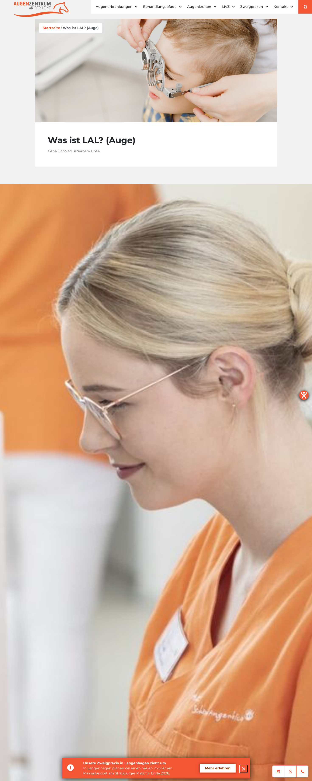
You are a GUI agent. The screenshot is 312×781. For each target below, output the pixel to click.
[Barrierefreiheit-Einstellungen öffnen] (304, 395)
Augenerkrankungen (114, 7)
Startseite (51, 28)
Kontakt (281, 7)
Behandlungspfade (160, 7)
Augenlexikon (199, 7)
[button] (243, 769)
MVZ (226, 7)
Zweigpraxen (251, 7)
